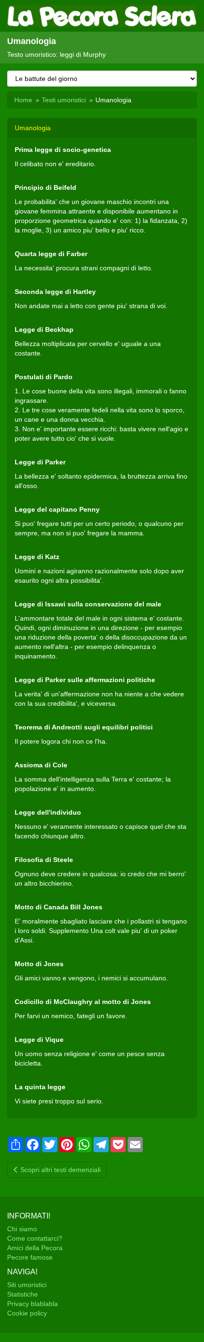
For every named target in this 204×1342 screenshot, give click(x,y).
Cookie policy (27, 1313)
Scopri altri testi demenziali (60, 1169)
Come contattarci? (34, 1238)
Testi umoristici (64, 100)
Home (23, 100)
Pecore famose (30, 1257)
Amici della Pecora (35, 1248)
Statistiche (22, 1294)
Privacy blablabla (32, 1303)
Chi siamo (22, 1229)
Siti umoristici (26, 1285)
